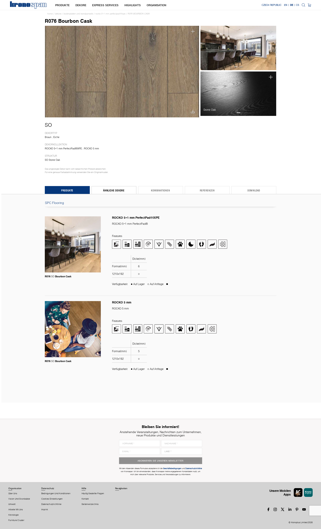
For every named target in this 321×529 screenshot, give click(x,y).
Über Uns (12, 493)
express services (105, 5)
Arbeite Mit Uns (15, 509)
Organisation (15, 488)
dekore (80, 5)
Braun (48, 137)
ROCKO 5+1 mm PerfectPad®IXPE (110, 13)
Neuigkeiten (121, 488)
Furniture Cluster (16, 520)
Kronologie (13, 515)
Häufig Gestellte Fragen (93, 493)
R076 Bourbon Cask (139, 13)
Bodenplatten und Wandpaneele (78, 13)
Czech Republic (271, 5)
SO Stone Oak (52, 160)
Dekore (58, 13)
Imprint (44, 509)
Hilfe (84, 488)
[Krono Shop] (309, 5)
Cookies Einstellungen (52, 499)
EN (285, 5)
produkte (62, 5)
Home (50, 13)
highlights (132, 5)
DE (291, 5)
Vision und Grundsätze (19, 499)
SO (48, 124)
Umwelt (11, 504)
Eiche (56, 137)
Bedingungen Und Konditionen (55, 493)
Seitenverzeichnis (90, 504)
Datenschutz (47, 488)
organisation (156, 5)
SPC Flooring (54, 202)
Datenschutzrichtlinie (51, 504)
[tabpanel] (238, 48)
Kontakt (85, 499)
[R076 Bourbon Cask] (122, 71)
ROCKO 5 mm (91, 148)
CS (297, 5)
